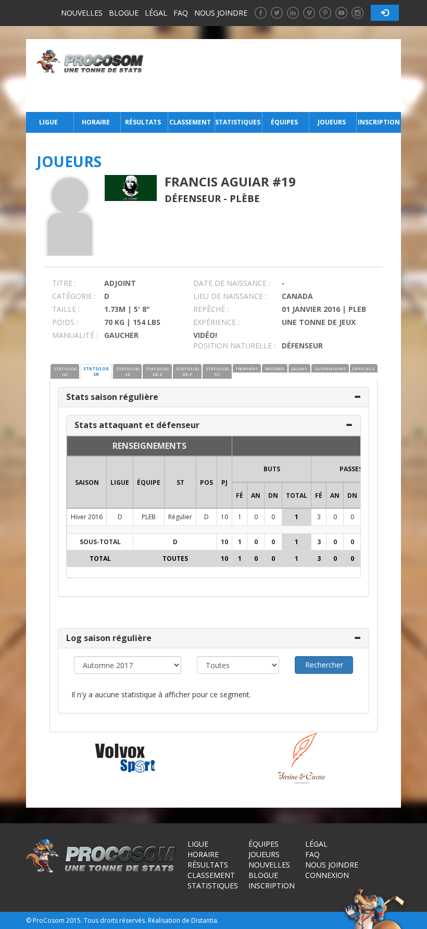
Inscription (379, 122)
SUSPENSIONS (330, 368)
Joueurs (332, 122)
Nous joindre (220, 13)
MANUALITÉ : (75, 335)
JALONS (299, 368)
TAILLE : (66, 309)
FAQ (180, 13)
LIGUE (119, 482)
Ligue (48, 122)
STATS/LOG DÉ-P (187, 371)
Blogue (124, 13)
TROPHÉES (246, 368)
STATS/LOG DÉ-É (157, 371)
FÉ (239, 495)
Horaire (96, 122)
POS (206, 482)
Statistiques (237, 122)
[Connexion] (385, 13)
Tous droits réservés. (115, 920)
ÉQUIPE (148, 482)
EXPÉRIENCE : (216, 322)
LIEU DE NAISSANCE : (230, 296)
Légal (156, 13)
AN (255, 495)
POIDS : (65, 322)
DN (273, 495)
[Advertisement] (275, 75)
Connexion (327, 875)
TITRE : (64, 283)
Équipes (284, 122)
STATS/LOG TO (217, 371)
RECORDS (274, 368)
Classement (190, 122)
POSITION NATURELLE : (234, 345)
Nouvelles (82, 13)
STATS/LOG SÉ (127, 371)
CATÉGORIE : (74, 296)
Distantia (204, 920)
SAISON (87, 482)
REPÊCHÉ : (211, 309)
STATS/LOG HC (65, 371)
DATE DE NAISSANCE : (231, 283)
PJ (224, 482)
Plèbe (245, 198)
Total (296, 495)
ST (180, 482)
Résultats (143, 122)
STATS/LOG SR (96, 371)
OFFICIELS (363, 368)
